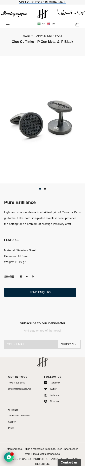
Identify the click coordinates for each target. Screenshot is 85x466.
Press (11, 428)
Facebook (55, 382)
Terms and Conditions (19, 415)
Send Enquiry (40, 292)
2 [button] (45, 189)
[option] (42, 119)
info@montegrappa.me (19, 389)
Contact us (69, 462)
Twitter (53, 389)
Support (12, 421)
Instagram (55, 395)
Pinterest (54, 401)
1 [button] (40, 189)
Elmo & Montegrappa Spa (45, 454)
